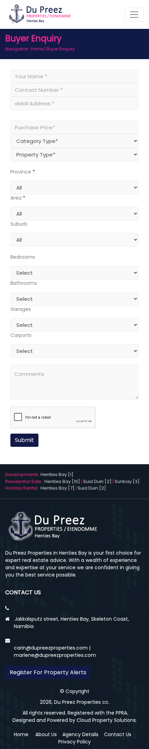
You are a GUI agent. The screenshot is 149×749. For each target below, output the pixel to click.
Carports (21, 335)
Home (37, 49)
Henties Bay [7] (57, 488)
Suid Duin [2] (97, 481)
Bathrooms (23, 283)
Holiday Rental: (23, 488)
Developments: (23, 474)
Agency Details (80, 734)
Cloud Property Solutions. (107, 720)
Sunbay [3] (127, 481)
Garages (20, 309)
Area (15, 197)
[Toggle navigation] (134, 15)
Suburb (18, 223)
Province (20, 171)
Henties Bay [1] (57, 474)
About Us (46, 734)
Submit (24, 440)
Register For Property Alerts (48, 672)
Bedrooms (22, 256)
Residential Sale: (24, 481)
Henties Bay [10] (62, 481)
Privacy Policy (74, 741)
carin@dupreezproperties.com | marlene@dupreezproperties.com (55, 651)
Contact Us (117, 734)
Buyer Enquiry (60, 49)
